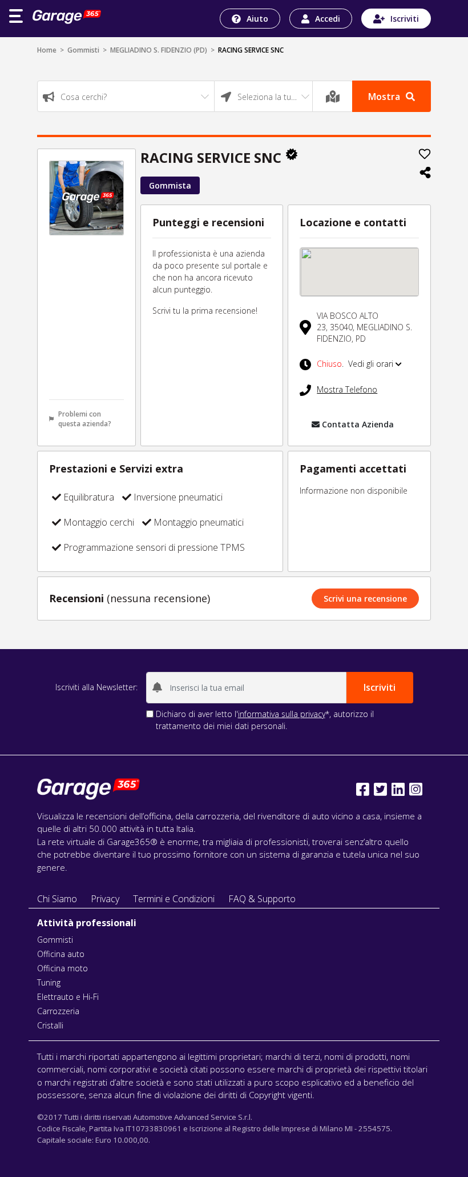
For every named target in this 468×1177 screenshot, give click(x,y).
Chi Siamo (57, 898)
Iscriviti (404, 18)
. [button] (356, 363)
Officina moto (62, 968)
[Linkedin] (398, 789)
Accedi (327, 18)
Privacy (105, 898)
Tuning (48, 982)
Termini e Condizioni (174, 898)
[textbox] (126, 97)
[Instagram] (415, 789)
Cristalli (50, 1025)
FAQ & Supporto (262, 898)
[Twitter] (380, 789)
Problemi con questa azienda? (84, 419)
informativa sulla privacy (281, 713)
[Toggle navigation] (16, 16)
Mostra (384, 96)
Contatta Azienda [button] (358, 424)
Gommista (170, 185)
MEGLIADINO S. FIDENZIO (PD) (158, 50)
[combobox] (126, 96)
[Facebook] (362, 789)
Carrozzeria (58, 1011)
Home (47, 50)
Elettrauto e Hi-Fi (68, 996)
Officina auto (60, 953)
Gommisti (83, 50)
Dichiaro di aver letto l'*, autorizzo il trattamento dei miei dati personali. (265, 719)
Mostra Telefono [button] (347, 389)
